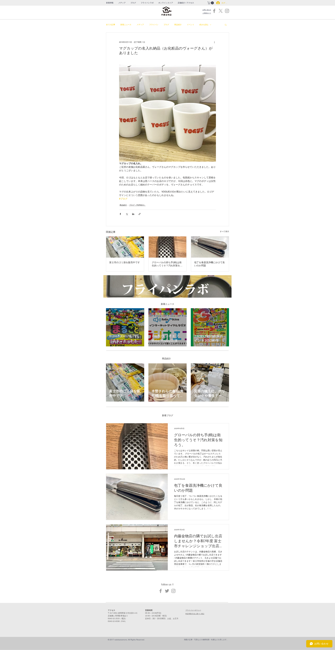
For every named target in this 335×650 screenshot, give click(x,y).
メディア (140, 25)
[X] (220, 11)
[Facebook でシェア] (120, 214)
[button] (147, 3)
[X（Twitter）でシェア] (126, 214)
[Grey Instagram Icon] (227, 11)
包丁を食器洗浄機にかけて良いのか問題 (209, 264)
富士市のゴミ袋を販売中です (124, 262)
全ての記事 (110, 25)
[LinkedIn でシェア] (133, 214)
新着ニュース (125, 25)
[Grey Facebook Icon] (214, 11)
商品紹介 (178, 25)
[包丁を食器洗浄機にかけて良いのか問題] (210, 247)
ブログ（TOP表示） (137, 205)
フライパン (153, 25)
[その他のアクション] (214, 42)
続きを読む (204, 25)
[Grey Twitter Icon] (167, 591)
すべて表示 (224, 231)
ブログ (166, 25)
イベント (190, 25)
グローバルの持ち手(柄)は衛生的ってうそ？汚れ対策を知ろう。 (167, 264)
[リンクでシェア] (139, 214)
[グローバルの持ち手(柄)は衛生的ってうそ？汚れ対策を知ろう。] (167, 247)
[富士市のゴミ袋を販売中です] (125, 247)
